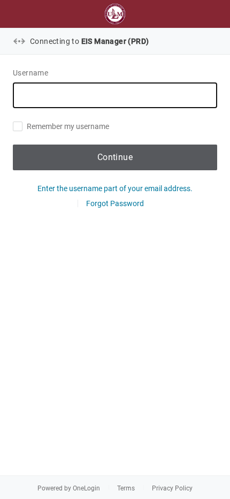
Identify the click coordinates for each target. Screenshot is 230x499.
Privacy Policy (172, 488)
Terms (126, 488)
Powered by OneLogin (68, 488)
